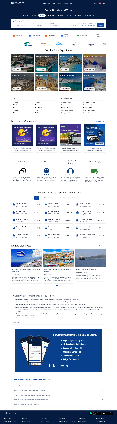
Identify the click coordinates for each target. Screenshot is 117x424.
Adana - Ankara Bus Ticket (67, 421)
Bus (49, 3)
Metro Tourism (82, 421)
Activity (60, 3)
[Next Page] (107, 266)
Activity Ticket (100, 418)
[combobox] (21, 25)
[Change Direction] (30, 25)
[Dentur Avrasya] (35, 44)
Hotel (66, 3)
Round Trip (26, 21)
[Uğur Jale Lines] (66, 44)
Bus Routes (62, 418)
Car (71, 3)
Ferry (54, 3)
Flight (44, 3)
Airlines (24, 418)
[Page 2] (60, 285)
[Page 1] (57, 285)
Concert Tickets (100, 421)
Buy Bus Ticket (45, 421)
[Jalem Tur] (51, 44)
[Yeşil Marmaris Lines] (82, 44)
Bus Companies (82, 418)
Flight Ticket (7, 418)
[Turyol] (19, 44)
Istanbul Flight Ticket (10, 421)
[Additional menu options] (75, 3)
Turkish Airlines (26, 421)
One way (17, 21)
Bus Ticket (44, 418)
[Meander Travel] (98, 44)
